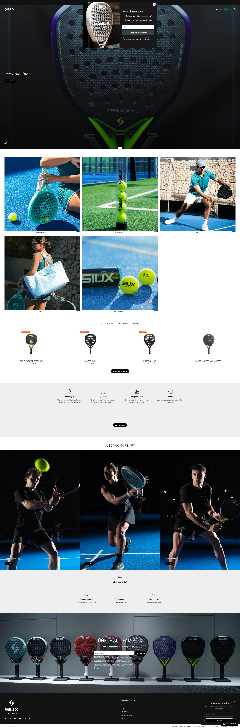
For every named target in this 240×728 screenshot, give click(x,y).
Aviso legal (174, 726)
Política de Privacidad (146, 39)
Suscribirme (141, 653)
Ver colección (10, 81)
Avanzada (111, 323)
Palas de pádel (40, 232)
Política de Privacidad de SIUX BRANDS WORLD (118, 661)
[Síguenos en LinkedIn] (25, 718)
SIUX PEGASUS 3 (90, 361)
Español (217, 9)
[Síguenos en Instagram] (5, 718)
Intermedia (123, 323)
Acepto (97, 668)
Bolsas (40, 311)
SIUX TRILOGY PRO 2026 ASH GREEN (208, 361)
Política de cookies (213, 726)
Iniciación (136, 323)
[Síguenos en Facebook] (15, 718)
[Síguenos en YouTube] (20, 718)
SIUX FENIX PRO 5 (149, 361)
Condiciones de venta (199, 726)
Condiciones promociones (228, 726)
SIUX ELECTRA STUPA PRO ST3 (31, 361)
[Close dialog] (154, 4)
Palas (123, 705)
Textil (196, 232)
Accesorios (118, 232)
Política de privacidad (185, 726)
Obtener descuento (138, 33)
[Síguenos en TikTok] (30, 718)
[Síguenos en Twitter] (10, 718)
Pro (101, 323)
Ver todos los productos (120, 371)
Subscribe (219, 720)
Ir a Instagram (120, 425)
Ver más (8, 563)
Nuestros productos (128, 700)
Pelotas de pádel (118, 311)
